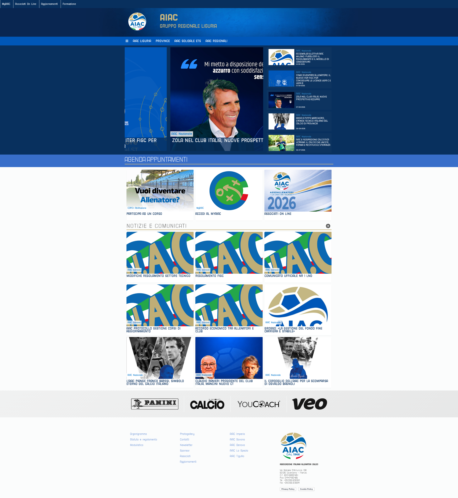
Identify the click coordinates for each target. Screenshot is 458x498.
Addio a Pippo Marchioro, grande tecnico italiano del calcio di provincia (312, 121)
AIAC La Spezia (239, 450)
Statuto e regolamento (143, 439)
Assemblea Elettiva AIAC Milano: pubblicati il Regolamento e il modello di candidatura (312, 58)
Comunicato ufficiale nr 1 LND (288, 276)
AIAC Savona (237, 439)
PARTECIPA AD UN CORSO (144, 214)
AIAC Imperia (237, 434)
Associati (185, 456)
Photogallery (187, 434)
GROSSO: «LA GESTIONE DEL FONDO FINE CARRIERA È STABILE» (293, 330)
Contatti (184, 439)
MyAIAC (6, 4)
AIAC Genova (237, 445)
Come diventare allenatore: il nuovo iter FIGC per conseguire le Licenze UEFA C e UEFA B (313, 79)
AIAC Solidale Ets (187, 41)
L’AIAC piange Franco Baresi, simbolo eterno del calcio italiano (155, 383)
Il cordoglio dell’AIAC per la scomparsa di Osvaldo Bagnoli (296, 383)
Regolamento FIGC (210, 276)
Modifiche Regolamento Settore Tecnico (159, 276)
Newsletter (186, 445)
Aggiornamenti (49, 4)
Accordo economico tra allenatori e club (224, 330)
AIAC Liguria (142, 41)
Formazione (69, 4)
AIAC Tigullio (237, 456)
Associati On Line (25, 4)
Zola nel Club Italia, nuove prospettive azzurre (188, 141)
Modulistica (136, 445)
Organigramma (138, 434)
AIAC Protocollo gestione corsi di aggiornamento (153, 330)
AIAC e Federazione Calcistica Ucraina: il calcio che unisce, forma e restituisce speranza (313, 142)
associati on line (277, 214)
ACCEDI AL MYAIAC (208, 214)
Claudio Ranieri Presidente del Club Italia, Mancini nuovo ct (224, 383)
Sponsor (185, 450)
